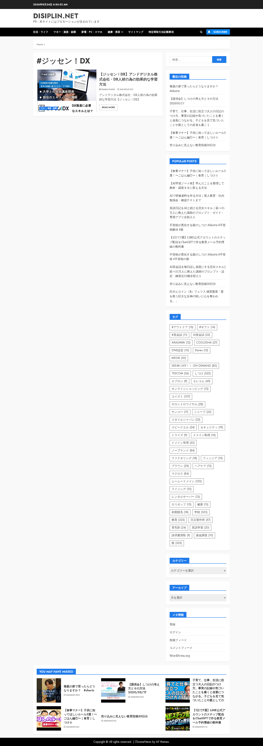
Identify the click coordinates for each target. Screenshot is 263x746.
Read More (108, 107)
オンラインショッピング (190, 389)
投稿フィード (178, 640)
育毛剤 (179, 527)
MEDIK (179, 358)
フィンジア (213, 458)
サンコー (180, 412)
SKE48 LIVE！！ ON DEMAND (194, 366)
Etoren (201, 350)
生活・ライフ (40, 32)
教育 (178, 520)
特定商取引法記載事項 (161, 32)
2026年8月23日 (73, 695)
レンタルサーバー (186, 497)
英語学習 (200, 527)
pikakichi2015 (108, 89)
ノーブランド (183, 450)
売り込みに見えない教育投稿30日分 (193, 145)
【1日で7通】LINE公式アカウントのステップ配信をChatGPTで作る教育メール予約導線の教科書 (198, 241)
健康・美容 (114, 32)
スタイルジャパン (186, 420)
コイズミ (181, 396)
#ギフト (207, 327)
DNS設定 (180, 350)
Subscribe (220, 32)
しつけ (203, 373)
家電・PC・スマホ (91, 32)
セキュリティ (211, 427)
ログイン (175, 632)
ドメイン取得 (204, 435)
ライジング (182, 489)
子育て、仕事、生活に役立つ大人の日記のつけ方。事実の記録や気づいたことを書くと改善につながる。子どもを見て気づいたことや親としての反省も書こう (208, 692)
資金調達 (204, 535)
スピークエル (183, 427)
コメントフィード (181, 648)
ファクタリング (184, 458)
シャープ (202, 412)
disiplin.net (55, 16)
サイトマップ (135, 32)
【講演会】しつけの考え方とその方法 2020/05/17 (144, 688)
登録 (172, 624)
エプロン (179, 381)
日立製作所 (201, 520)
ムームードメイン (187, 481)
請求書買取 (181, 535)
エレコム (201, 381)
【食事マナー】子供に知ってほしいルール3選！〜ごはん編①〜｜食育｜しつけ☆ (80, 716)
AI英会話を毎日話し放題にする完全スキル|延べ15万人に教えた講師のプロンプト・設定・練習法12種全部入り (198, 271)
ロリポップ (181, 504)
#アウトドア (182, 327)
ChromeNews (143, 742)
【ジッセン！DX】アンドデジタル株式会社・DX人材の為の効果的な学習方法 (128, 79)
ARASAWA (181, 342)
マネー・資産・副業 (64, 32)
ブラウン (180, 466)
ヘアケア (203, 466)
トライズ (179, 435)
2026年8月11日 (110, 721)
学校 (201, 512)
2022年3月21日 (126, 89)
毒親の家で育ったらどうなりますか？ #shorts (79, 688)
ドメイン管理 (183, 443)
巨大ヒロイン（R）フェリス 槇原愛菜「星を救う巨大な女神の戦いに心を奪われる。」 (197, 296)
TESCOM (180, 373)
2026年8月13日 (73, 727)
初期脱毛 (180, 512)
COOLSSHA (206, 342)
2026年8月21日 (137, 697)
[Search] (201, 32)
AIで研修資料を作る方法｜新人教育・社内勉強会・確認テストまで (197, 198)
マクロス (180, 474)
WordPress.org (180, 656)
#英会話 (179, 335)
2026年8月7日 (201, 727)
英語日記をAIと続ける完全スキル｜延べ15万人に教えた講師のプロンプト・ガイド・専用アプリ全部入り (197, 212)
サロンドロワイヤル (187, 404)
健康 (202, 504)
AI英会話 (201, 335)
